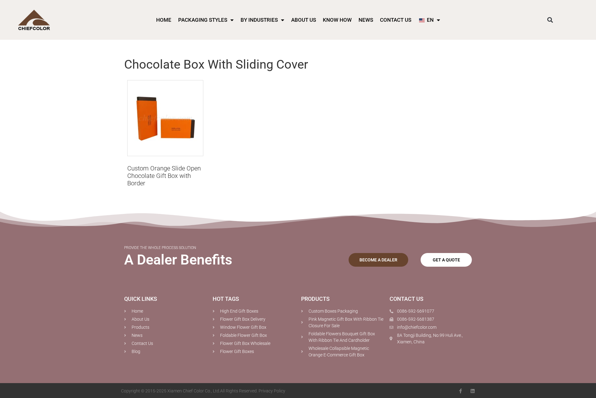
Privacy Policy (272, 390)
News (366, 20)
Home (163, 20)
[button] (550, 20)
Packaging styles (202, 20)
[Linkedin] (472, 391)
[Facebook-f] (460, 391)
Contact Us (395, 20)
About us (303, 20)
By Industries (259, 20)
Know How (337, 20)
